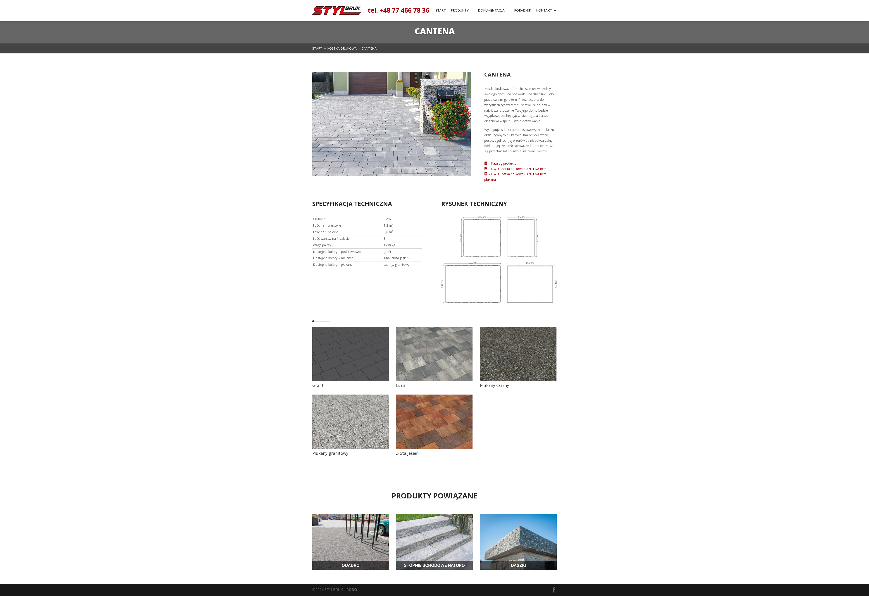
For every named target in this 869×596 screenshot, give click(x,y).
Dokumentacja (491, 10)
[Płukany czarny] (518, 380)
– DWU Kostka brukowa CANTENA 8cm (515, 169)
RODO (351, 589)
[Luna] (434, 380)
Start (440, 10)
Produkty (460, 10)
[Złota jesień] (434, 447)
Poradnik (522, 10)
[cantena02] (391, 174)
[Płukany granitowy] (350, 447)
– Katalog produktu (500, 163)
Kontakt (544, 10)
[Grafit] (350, 380)
